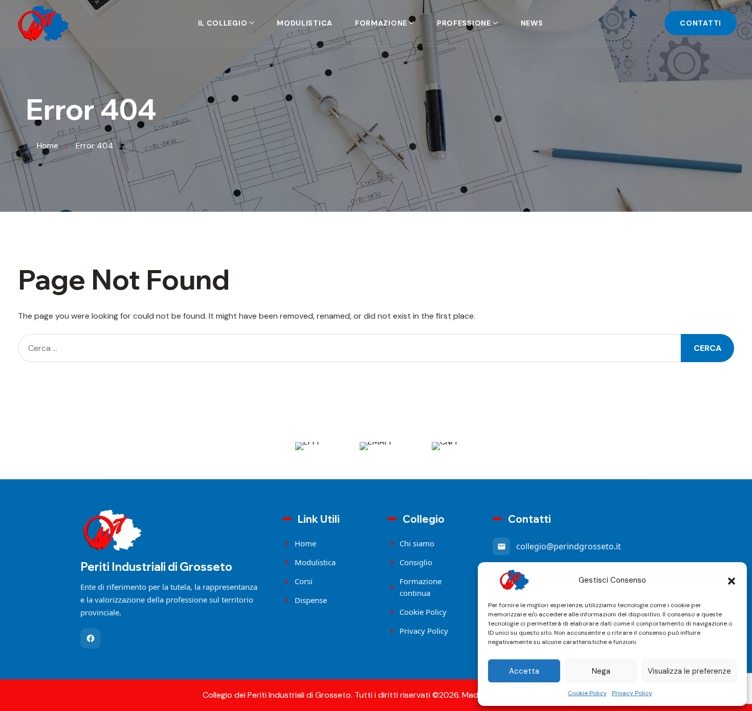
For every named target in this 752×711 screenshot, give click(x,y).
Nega (601, 671)
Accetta (524, 671)
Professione (464, 23)
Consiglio (416, 562)
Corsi (304, 581)
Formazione (381, 23)
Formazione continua (420, 587)
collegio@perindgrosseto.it (568, 546)
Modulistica (305, 23)
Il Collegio (223, 23)
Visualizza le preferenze (689, 671)
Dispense (311, 600)
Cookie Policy (587, 693)
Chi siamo (417, 543)
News (532, 23)
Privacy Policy (632, 693)
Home (305, 543)
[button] (731, 580)
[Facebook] (90, 638)
